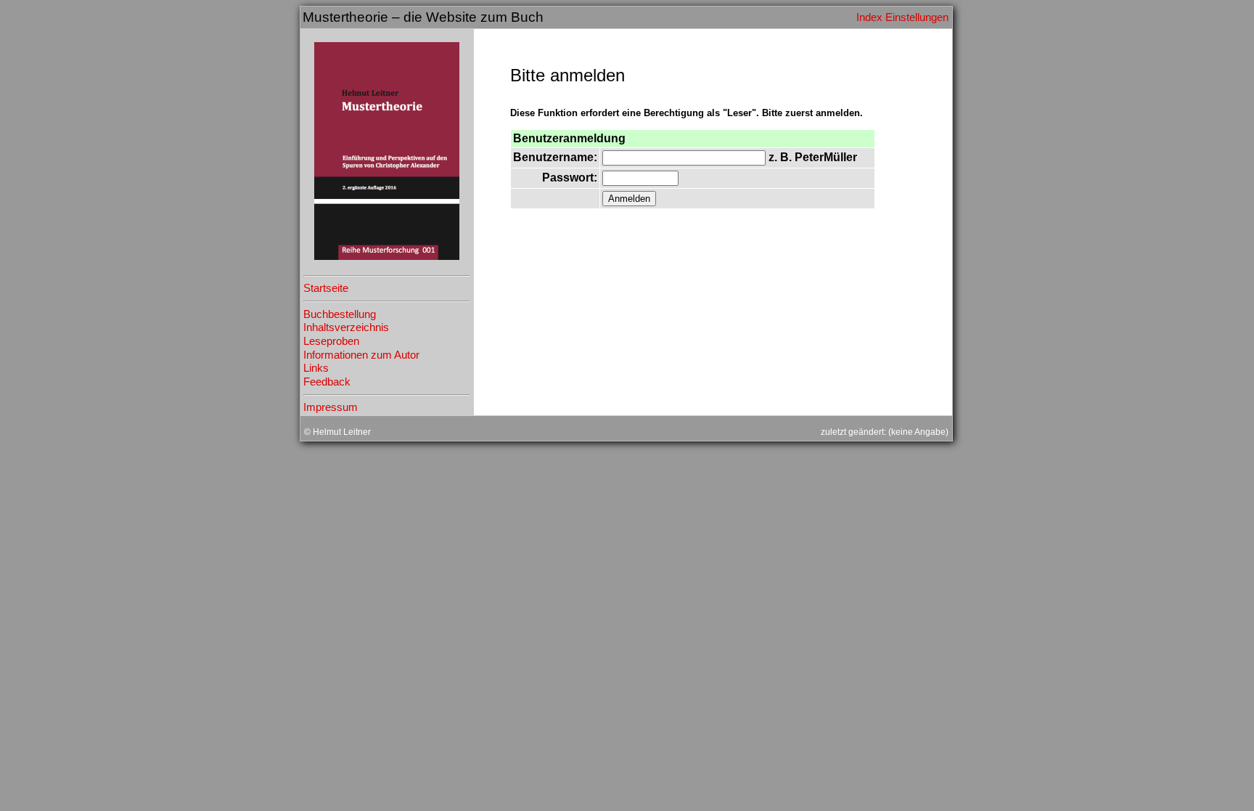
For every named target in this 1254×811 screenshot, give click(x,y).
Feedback (327, 382)
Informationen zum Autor (361, 355)
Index (869, 17)
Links (316, 368)
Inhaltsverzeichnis (346, 327)
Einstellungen (916, 17)
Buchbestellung (339, 314)
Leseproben (331, 341)
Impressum (330, 407)
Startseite (325, 288)
